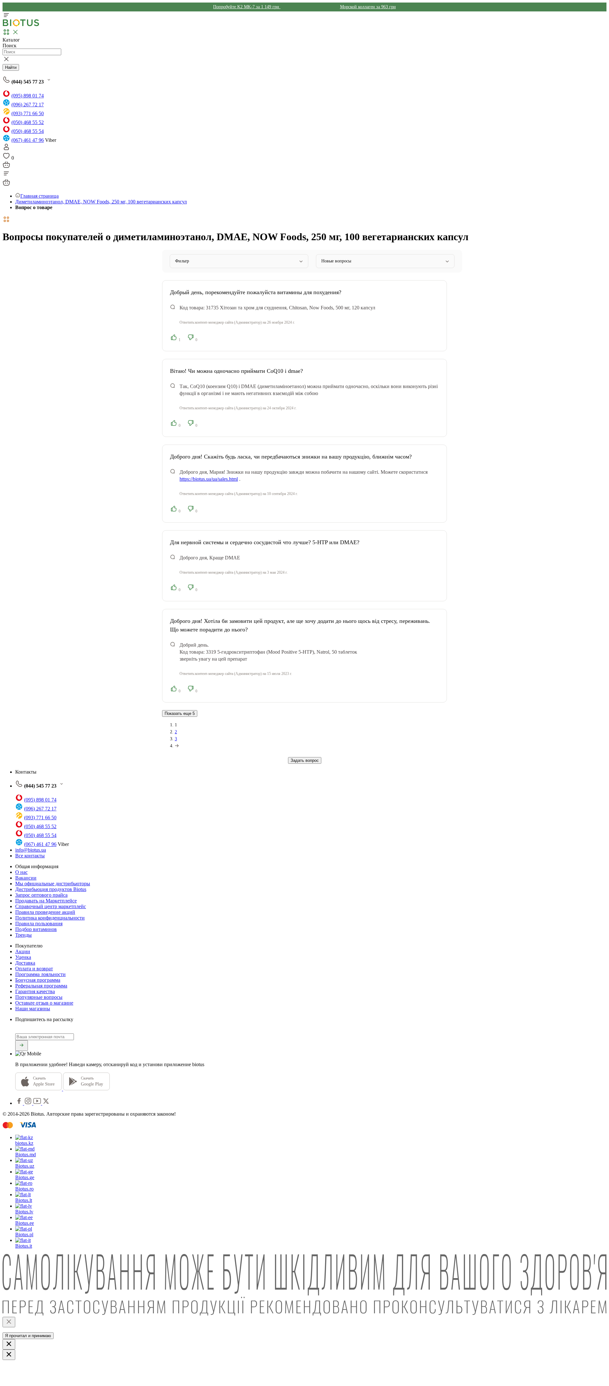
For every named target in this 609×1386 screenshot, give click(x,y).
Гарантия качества (35, 991)
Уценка (23, 957)
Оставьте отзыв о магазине (44, 1003)
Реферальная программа (41, 985)
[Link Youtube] (37, 1103)
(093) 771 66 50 (27, 113)
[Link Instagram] (28, 1103)
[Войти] (6, 149)
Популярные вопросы (38, 997)
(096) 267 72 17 (27, 104)
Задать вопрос (305, 760)
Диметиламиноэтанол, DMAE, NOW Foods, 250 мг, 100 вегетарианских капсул (101, 201)
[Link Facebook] (19, 1103)
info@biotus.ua (30, 850)
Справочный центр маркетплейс (50, 906)
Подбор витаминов (36, 929)
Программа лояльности (40, 974)
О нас (21, 872)
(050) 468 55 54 (27, 131)
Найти (10, 67)
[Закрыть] (9, 1322)
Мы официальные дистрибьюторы (52, 883)
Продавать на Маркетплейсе (46, 900)
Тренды (23, 935)
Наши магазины (32, 1008)
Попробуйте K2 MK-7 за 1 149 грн (246, 6)
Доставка (25, 963)
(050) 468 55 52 (27, 122)
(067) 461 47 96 (27, 140)
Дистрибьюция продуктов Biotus (50, 889)
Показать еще (180, 713)
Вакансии (25, 878)
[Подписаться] (21, 1045)
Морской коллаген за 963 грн (368, 6)
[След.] (177, 745)
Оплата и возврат (34, 968)
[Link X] (46, 1103)
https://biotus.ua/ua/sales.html (209, 479)
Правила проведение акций (45, 912)
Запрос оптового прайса (41, 895)
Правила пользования (38, 923)
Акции (22, 951)
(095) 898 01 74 (27, 95)
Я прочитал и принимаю (28, 1335)
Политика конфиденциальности (50, 918)
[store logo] (21, 25)
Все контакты (30, 855)
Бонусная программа (37, 980)
